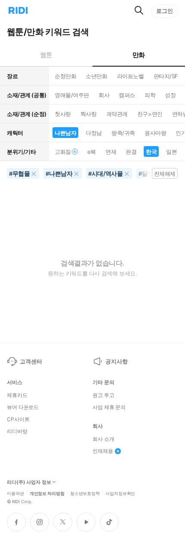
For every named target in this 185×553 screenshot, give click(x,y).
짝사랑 (88, 113)
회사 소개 (103, 439)
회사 (104, 95)
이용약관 (15, 493)
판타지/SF (166, 76)
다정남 (94, 132)
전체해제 (165, 173)
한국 (151, 151)
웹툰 (46, 55)
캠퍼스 (127, 95)
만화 (139, 55)
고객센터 (31, 361)
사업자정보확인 (120, 493)
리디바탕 (17, 431)
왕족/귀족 (123, 132)
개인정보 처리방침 (47, 493)
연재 (110, 151)
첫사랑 (63, 113)
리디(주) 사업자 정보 (29, 482)
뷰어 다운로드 (23, 407)
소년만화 (96, 76)
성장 (170, 95)
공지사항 (116, 361)
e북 (91, 151)
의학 (150, 95)
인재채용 (102, 451)
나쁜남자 (65, 132)
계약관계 (117, 113)
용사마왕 (155, 132)
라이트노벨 (130, 76)
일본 (171, 151)
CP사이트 (18, 419)
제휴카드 (17, 395)
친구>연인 (150, 113)
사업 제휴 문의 (109, 407)
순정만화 (65, 76)
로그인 (164, 10)
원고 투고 (103, 395)
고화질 (63, 151)
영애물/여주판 (72, 95)
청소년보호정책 (85, 493)
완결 (131, 151)
